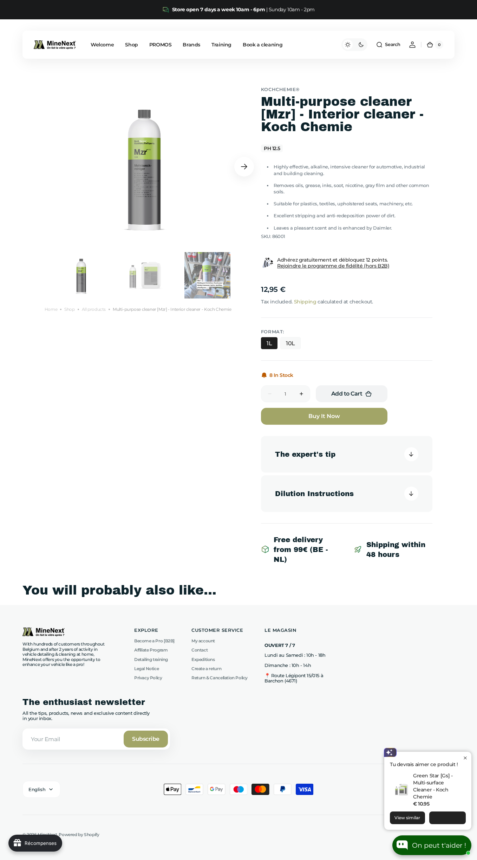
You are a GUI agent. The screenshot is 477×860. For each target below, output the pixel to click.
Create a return (206, 668)
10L (290, 343)
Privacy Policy (148, 677)
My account (203, 640)
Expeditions (203, 659)
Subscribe (145, 739)
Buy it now (324, 416)
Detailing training (151, 659)
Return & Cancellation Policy (219, 677)
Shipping (305, 302)
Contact (199, 650)
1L (269, 343)
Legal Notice (146, 668)
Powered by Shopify (79, 834)
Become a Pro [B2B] (154, 640)
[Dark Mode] (354, 44)
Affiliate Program (151, 650)
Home (51, 309)
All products (94, 309)
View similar (407, 817)
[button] (388, 44)
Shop (69, 309)
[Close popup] (465, 758)
